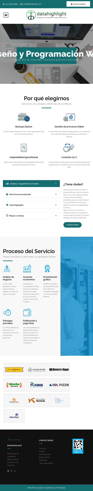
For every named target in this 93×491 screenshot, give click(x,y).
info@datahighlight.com (32, 4)
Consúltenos (72, 225)
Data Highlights (16, 205)
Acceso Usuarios (79, 4)
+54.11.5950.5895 (46, 463)
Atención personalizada (20, 194)
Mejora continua (16, 216)
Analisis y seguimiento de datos (24, 184)
